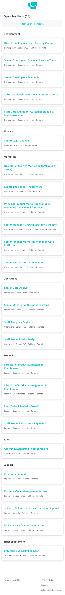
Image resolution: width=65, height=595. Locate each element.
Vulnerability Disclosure (51, 590)
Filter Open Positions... (32, 23)
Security (44, 585)
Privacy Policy (47, 580)
